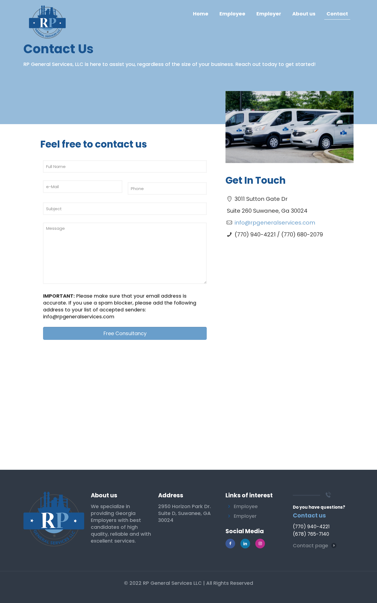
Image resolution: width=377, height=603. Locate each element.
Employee (246, 506)
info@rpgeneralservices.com (275, 222)
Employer (245, 516)
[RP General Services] (47, 14)
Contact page (310, 545)
